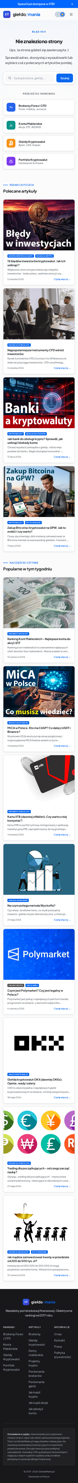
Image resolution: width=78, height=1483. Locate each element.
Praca (58, 1346)
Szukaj (64, 78)
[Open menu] (71, 14)
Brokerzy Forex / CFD (13, 1336)
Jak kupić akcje (38, 1402)
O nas (58, 1334)
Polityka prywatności (62, 1355)
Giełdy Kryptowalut (11, 1357)
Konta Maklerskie (10, 1346)
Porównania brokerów (36, 1373)
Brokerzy (35, 1334)
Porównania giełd (36, 1384)
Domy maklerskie (36, 1353)
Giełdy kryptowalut (37, 1342)
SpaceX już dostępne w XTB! (36, 4)
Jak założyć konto (36, 1411)
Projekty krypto (34, 1363)
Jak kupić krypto (34, 1394)
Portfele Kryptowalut (11, 1367)
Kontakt (59, 1340)
